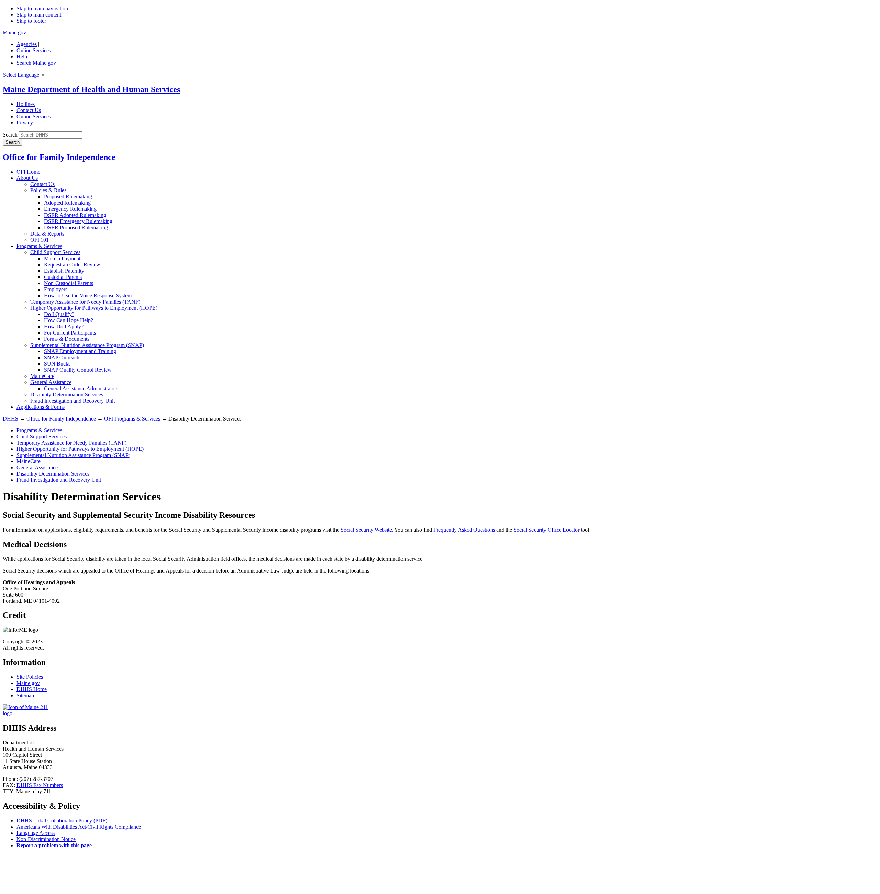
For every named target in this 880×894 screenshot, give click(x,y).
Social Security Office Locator (547, 530)
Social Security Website (366, 530)
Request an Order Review (72, 265)
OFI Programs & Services (132, 419)
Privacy (24, 123)
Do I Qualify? (59, 314)
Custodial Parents (63, 277)
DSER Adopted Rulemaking (75, 215)
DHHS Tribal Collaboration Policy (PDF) (61, 821)
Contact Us (28, 110)
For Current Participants (70, 333)
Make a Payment (62, 258)
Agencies (26, 44)
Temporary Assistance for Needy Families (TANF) (85, 302)
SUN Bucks (57, 364)
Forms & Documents (66, 339)
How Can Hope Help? (68, 320)
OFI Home (28, 172)
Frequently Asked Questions (464, 530)
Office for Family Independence (59, 157)
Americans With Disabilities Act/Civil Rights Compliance (78, 827)
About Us (27, 178)
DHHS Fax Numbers (39, 785)
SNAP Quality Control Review (78, 370)
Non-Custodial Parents (68, 283)
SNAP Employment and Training (80, 351)
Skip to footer (31, 21)
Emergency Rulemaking (70, 209)
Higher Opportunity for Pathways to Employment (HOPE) (93, 308)
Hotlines (25, 104)
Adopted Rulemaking (67, 203)
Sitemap (25, 695)
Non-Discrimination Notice (46, 839)
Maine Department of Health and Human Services (91, 89)
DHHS (10, 419)
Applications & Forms (40, 407)
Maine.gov (14, 32)
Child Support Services (55, 252)
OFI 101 (39, 240)
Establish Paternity (64, 271)
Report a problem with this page (54, 845)
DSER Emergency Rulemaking (78, 221)
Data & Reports (47, 234)
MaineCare (42, 376)
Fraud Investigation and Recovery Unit (72, 401)
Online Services (33, 50)
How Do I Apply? (64, 326)
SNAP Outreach (61, 357)
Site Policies (29, 677)
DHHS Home (31, 689)
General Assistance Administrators (81, 388)
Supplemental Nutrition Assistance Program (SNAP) (87, 345)
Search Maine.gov (36, 63)
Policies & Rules (48, 190)
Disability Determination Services (66, 394)
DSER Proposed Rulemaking (76, 227)
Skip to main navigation (42, 8)
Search (10, 135)
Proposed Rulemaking (68, 196)
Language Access (35, 833)
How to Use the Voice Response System (88, 295)
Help (21, 56)
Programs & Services (39, 246)
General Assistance (51, 382)
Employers (55, 289)
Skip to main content (38, 15)
